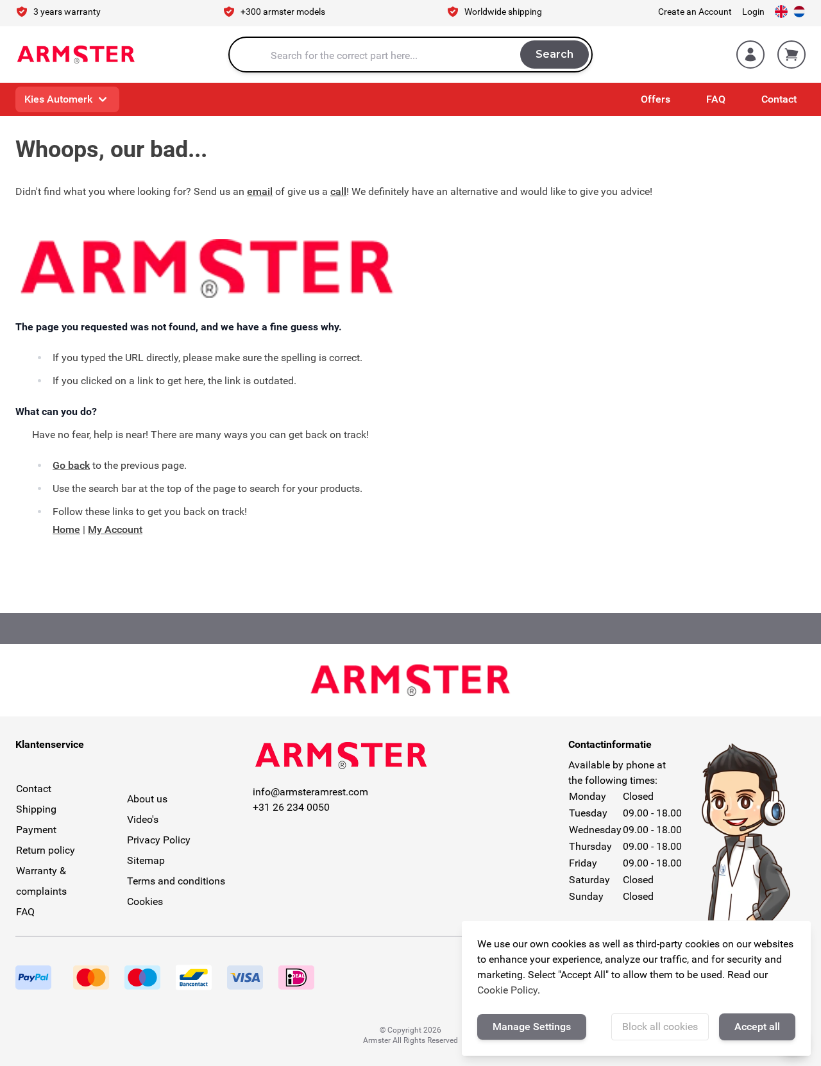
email (260, 191)
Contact (779, 99)
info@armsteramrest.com (310, 792)
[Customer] (750, 54)
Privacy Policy (158, 840)
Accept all (757, 1026)
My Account (115, 529)
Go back (71, 465)
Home (66, 529)
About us (147, 799)
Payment (36, 830)
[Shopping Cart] (791, 54)
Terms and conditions (176, 881)
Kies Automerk (58, 99)
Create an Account (695, 11)
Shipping (36, 809)
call (338, 191)
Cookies (145, 901)
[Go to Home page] (76, 55)
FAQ (715, 99)
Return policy (45, 850)
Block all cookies (660, 1026)
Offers (655, 99)
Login (753, 11)
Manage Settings (532, 1026)
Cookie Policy (507, 990)
